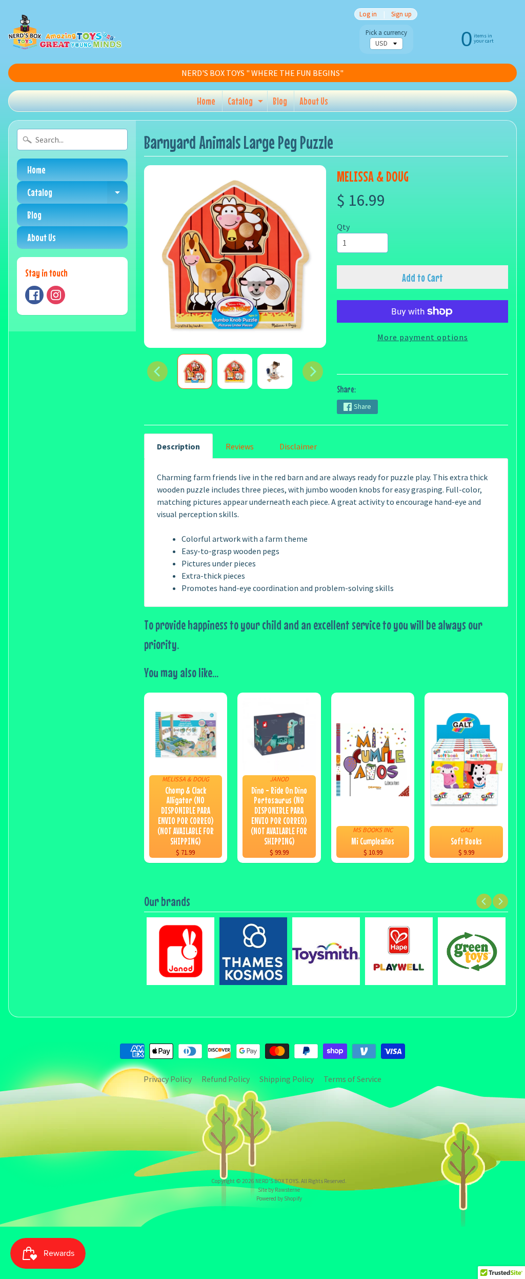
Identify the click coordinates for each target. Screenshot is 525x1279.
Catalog (247, 103)
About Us (313, 101)
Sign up (401, 14)
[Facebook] (34, 295)
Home (206, 101)
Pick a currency (386, 32)
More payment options (422, 337)
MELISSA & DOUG (373, 176)
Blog (280, 101)
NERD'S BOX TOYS (276, 1181)
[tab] (178, 446)
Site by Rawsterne (279, 1189)
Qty (343, 227)
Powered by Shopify (279, 1198)
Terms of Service (352, 1079)
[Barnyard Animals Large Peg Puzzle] (194, 371)
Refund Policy (225, 1079)
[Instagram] (56, 295)
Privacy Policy (168, 1079)
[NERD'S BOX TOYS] (65, 31)
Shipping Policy (286, 1079)
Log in (368, 14)
